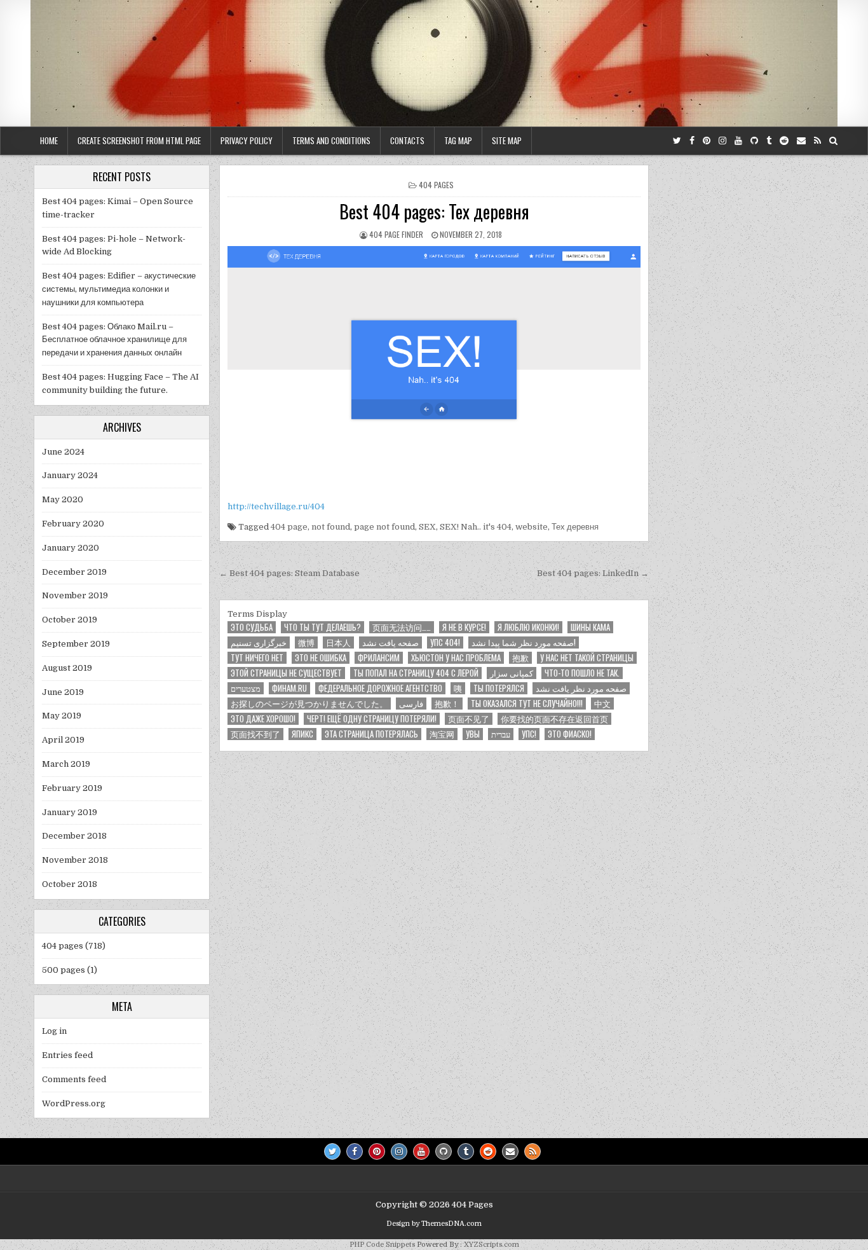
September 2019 (76, 644)
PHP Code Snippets (382, 1244)
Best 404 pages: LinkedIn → (593, 573)
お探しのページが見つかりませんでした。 (309, 703)
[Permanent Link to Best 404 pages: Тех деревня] (434, 370)
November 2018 (75, 860)
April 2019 (63, 740)
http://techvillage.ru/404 (276, 506)
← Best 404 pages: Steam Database (289, 573)
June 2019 (63, 692)
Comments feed (74, 1079)
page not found (384, 527)
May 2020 (62, 499)
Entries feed (67, 1055)
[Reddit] (784, 141)
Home (49, 140)
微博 (306, 642)
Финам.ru (289, 688)
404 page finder (396, 234)
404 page (289, 527)
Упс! (529, 734)
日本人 (338, 642)
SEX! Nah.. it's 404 (476, 527)
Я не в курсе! (464, 627)
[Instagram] (722, 141)
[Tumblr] (768, 141)
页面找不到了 (255, 734)
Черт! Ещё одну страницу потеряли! (372, 719)
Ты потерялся (498, 688)
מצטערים (246, 688)
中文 (602, 703)
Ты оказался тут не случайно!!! (527, 703)
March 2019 (66, 764)
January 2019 (69, 812)
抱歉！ (447, 703)
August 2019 (67, 668)
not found (330, 527)
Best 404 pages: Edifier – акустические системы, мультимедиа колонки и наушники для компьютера (119, 289)
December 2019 (74, 572)
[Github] (754, 141)
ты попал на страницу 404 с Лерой (415, 673)
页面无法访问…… (401, 627)
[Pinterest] (706, 141)
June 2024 (63, 452)
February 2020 (73, 523)
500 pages (63, 970)
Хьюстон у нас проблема (456, 658)
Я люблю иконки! (528, 627)
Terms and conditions (331, 140)
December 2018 (74, 836)
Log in (54, 1031)
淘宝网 (442, 734)
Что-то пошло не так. (582, 673)
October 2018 (69, 884)
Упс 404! (445, 642)
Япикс (302, 734)
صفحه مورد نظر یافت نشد (581, 688)
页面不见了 (468, 719)
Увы (473, 734)
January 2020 (70, 548)
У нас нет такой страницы (587, 658)
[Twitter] (677, 141)
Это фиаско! (570, 734)
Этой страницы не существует (286, 673)
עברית (500, 734)
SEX (427, 527)
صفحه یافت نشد (390, 642)
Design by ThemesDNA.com (434, 1223)
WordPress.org (73, 1103)
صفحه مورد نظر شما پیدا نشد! (523, 642)
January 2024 (70, 475)
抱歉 (520, 658)
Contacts (407, 140)
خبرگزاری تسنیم (259, 642)
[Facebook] (692, 141)
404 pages (436, 184)
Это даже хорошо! (263, 719)
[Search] (833, 141)
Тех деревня (575, 527)
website (531, 527)
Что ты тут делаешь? (322, 627)
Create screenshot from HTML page (139, 140)
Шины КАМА (590, 627)
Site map (507, 140)
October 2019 (69, 619)
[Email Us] (801, 141)
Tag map (458, 140)
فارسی (411, 703)
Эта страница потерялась (371, 734)
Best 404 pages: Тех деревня (434, 211)
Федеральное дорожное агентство (380, 688)
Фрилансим (379, 658)
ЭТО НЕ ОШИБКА (320, 658)
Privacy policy (246, 140)
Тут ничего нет (257, 658)
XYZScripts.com (491, 1244)
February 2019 (72, 788)
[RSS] (817, 141)
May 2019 (61, 715)
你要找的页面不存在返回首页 (554, 719)
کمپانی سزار (511, 673)
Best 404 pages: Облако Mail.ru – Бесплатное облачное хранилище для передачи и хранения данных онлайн (114, 340)
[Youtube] (738, 141)
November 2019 (75, 595)
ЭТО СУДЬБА (252, 627)
